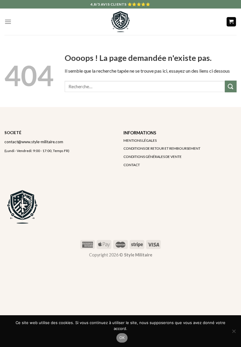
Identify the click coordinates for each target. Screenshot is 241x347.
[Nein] (234, 333)
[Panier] (231, 22)
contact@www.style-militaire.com (33, 141)
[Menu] (7, 21)
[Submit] (231, 86)
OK (122, 337)
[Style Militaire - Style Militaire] (120, 22)
